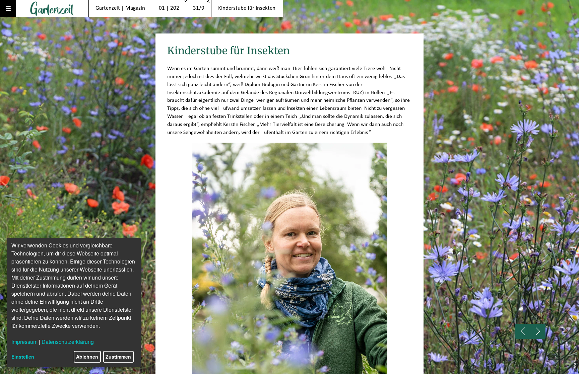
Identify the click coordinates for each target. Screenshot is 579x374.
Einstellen (22, 356)
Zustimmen (118, 356)
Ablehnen (87, 356)
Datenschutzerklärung (68, 342)
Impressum (24, 342)
